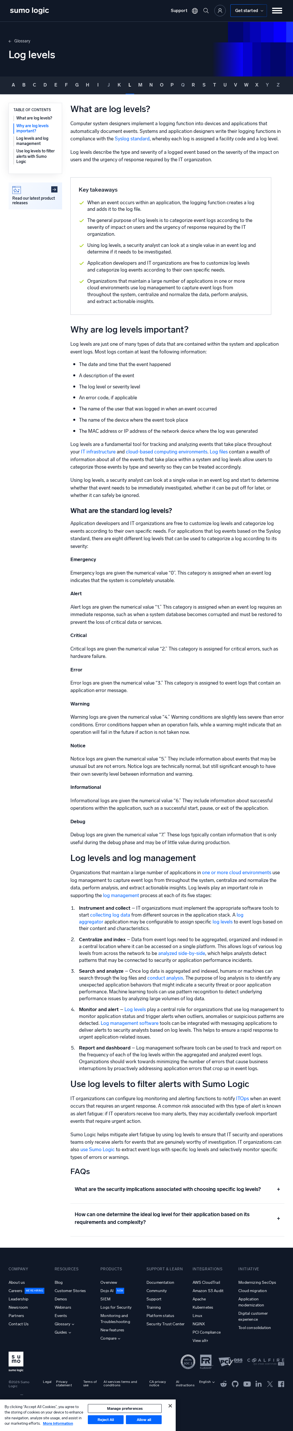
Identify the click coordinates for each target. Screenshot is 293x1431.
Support (179, 10)
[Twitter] (270, 1383)
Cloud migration (252, 1290)
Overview (108, 1282)
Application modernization (251, 1302)
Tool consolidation (254, 1327)
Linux (198, 1315)
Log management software (130, 1023)
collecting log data (110, 915)
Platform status (160, 1315)
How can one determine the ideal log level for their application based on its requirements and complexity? (177, 1218)
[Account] (220, 10)
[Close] (170, 1405)
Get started (246, 10)
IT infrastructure (98, 452)
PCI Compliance (207, 1332)
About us (17, 1282)
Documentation (160, 1282)
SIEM (105, 1299)
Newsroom (18, 1307)
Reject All (106, 1420)
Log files (219, 452)
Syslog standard (132, 138)
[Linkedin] (259, 1383)
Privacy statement (64, 1383)
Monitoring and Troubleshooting (115, 1318)
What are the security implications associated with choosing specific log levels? (177, 1189)
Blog (59, 1282)
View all (199, 1340)
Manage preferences (125, 1408)
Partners (16, 1315)
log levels (223, 922)
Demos (61, 1299)
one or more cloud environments (236, 872)
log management (120, 895)
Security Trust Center (165, 1324)
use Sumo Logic (97, 1149)
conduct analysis (165, 978)
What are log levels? (34, 118)
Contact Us (19, 1324)
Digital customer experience (253, 1316)
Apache (199, 1299)
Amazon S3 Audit (208, 1290)
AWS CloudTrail (206, 1282)
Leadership (19, 1299)
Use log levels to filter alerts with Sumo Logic (35, 156)
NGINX (199, 1324)
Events (61, 1315)
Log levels (135, 1009)
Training (153, 1307)
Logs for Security (116, 1307)
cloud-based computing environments (166, 452)
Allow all (144, 1420)
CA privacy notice (157, 1383)
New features (112, 1330)
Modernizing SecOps (257, 1282)
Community (156, 1290)
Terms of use (90, 1383)
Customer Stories (70, 1290)
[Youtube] (247, 1383)
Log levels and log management (32, 141)
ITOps (242, 1098)
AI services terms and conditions (120, 1383)
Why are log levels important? (32, 128)
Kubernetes (203, 1307)
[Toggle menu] (277, 10)
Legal (47, 1381)
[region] (88, 1415)
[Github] (223, 1383)
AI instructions (185, 1383)
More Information (58, 1423)
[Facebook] (281, 1383)
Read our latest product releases (33, 201)
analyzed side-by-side (181, 953)
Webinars (63, 1307)
